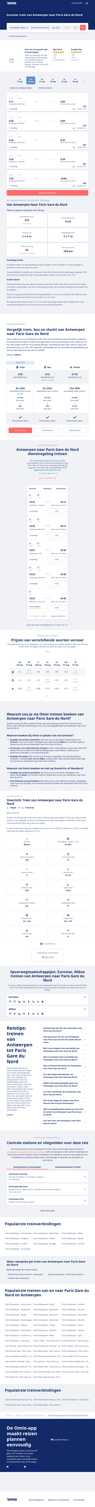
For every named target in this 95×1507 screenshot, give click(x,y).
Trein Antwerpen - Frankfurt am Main (21, 1335)
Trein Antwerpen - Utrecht (73, 1243)
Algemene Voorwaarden (58, 1500)
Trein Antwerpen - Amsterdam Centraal (22, 1330)
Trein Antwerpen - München (45, 1314)
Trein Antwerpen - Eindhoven (46, 1320)
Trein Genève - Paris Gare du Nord (77, 1346)
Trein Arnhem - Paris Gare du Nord (48, 1361)
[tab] (21, 87)
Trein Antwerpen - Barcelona (45, 1309)
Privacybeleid (79, 1500)
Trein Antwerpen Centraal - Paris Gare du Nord (25, 1366)
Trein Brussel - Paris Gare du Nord (20, 1346)
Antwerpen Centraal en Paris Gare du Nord (26, 1152)
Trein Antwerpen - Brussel (73, 1309)
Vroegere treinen (38, 616)
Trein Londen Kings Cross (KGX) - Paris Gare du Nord (56, 1372)
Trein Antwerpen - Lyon (72, 1335)
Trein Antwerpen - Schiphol (16, 1238)
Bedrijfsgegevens (36, 1500)
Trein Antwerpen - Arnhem (44, 1330)
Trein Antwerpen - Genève (73, 1330)
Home (9, 1415)
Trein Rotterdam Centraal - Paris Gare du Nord (53, 1356)
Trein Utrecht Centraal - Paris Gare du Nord (24, 1361)
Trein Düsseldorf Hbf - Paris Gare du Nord (23, 1372)
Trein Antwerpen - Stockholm (74, 1314)
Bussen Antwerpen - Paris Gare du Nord (65, 1274)
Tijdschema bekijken (27, 253)
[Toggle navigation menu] (87, 3)
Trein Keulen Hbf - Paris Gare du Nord (49, 1366)
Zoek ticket (27, 224)
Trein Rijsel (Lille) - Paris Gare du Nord (49, 1351)
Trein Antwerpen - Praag (44, 1325)
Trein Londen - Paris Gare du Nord (48, 1340)
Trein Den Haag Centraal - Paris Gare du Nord (53, 1377)
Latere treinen (57, 616)
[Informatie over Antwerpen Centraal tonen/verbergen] (85, 1176)
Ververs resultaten (46, 478)
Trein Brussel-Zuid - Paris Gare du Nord (22, 1351)
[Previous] (12, 663)
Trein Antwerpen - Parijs (72, 1233)
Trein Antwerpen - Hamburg (17, 1340)
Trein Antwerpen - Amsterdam (18, 1233)
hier (66, 625)
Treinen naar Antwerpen (18, 1278)
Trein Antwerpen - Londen (16, 1243)
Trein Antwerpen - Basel (43, 1335)
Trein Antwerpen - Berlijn (72, 1238)
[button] (56, 27)
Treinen (18, 1415)
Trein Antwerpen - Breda (44, 1238)
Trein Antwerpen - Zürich (72, 1325)
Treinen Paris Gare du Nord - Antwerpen (25, 1274)
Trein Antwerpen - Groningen (17, 1249)
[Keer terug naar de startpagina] (11, 3)
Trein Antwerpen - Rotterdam (46, 1233)
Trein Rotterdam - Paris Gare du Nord (78, 1340)
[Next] (84, 80)
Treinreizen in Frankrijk (35, 1415)
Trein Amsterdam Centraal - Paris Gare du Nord (54, 1346)
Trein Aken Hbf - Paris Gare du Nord (20, 1377)
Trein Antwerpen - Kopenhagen (18, 1320)
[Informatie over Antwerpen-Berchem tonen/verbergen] (85, 1189)
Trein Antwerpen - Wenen (16, 1325)
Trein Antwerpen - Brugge (44, 1243)
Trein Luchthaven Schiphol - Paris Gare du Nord (25, 1356)
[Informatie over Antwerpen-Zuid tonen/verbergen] (85, 1200)
